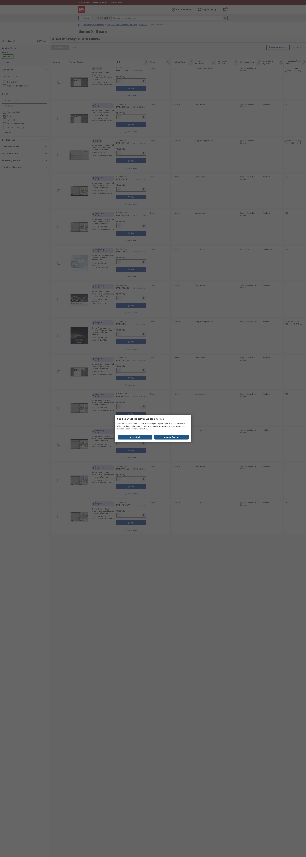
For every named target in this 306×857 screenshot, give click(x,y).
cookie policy (125, 429)
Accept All (135, 437)
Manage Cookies (171, 437)
